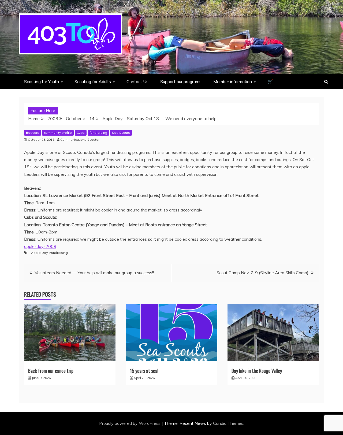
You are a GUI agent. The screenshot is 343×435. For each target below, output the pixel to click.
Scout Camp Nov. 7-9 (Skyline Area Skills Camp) (262, 272)
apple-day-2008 (40, 246)
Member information (232, 81)
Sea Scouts (121, 133)
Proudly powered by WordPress (130, 423)
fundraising (98, 133)
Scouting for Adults (92, 81)
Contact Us (137, 81)
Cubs (81, 133)
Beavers (32, 133)
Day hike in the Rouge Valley (257, 370)
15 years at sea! (144, 370)
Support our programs (181, 81)
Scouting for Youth (41, 81)
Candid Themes (228, 423)
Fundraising (58, 253)
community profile (58, 133)
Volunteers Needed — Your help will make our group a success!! (94, 272)
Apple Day (39, 253)
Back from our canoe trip (50, 370)
